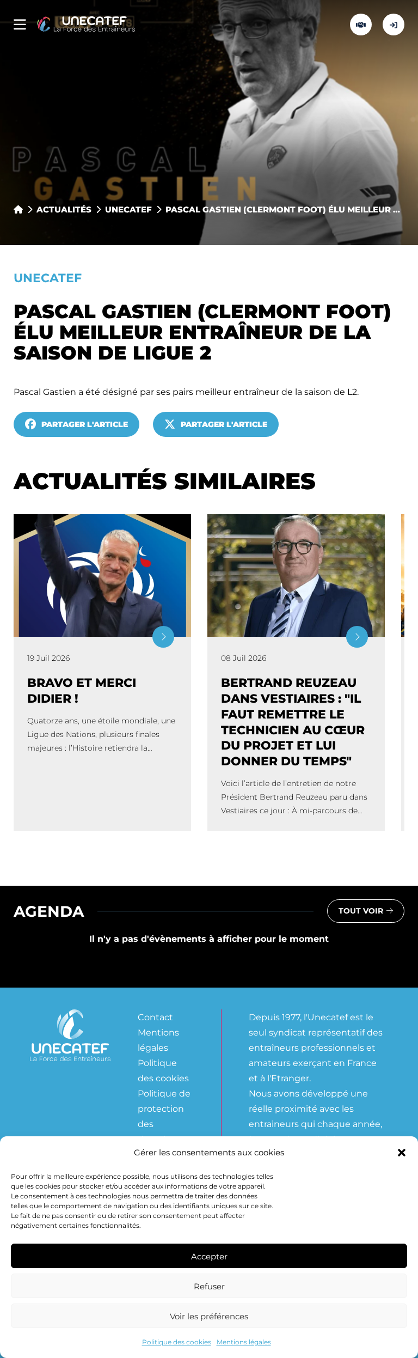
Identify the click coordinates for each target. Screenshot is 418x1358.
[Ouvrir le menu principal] (20, 24)
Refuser (209, 1286)
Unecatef (128, 209)
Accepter (209, 1256)
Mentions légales (244, 1341)
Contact (155, 1016)
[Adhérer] (361, 24)
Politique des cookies (176, 1341)
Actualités (63, 209)
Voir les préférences (209, 1316)
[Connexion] (393, 24)
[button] (401, 1152)
